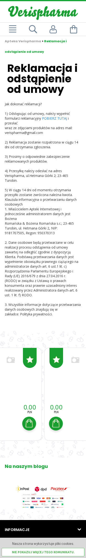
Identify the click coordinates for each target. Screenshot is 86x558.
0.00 (29, 407)
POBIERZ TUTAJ (54, 118)
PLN (29, 412)
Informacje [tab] (17, 529)
